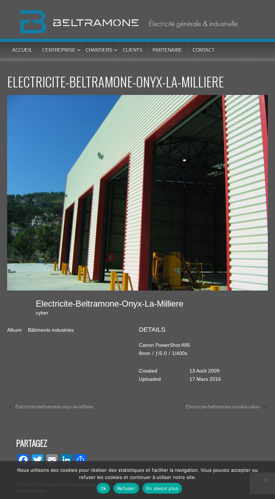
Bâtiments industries (51, 330)
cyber (42, 313)
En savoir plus (162, 488)
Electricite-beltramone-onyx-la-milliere (54, 406)
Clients (133, 50)
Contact (203, 50)
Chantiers (99, 50)
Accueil (22, 50)
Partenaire (167, 50)
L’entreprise (59, 50)
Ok (103, 488)
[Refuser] (266, 480)
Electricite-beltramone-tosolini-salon (223, 406)
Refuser (126, 488)
